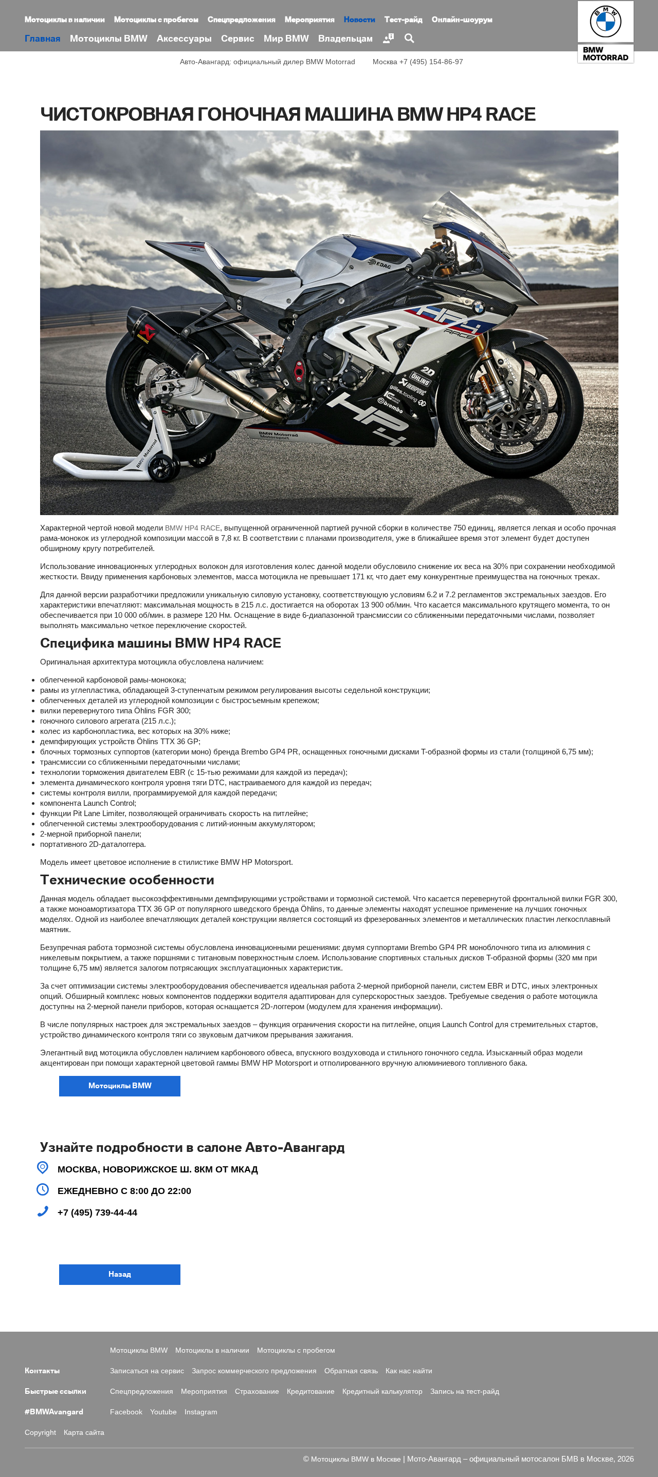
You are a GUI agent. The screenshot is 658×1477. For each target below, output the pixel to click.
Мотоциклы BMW (109, 38)
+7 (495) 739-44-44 (97, 1212)
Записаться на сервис (147, 1371)
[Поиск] (409, 38)
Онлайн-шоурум (462, 20)
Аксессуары (184, 38)
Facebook (126, 1412)
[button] (119, 1086)
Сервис (237, 38)
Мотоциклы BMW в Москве (356, 1459)
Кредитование (311, 1391)
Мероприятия (310, 20)
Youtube (163, 1412)
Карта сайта (84, 1432)
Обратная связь (351, 1371)
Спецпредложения (242, 20)
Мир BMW (286, 38)
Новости (359, 20)
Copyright (40, 1432)
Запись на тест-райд (464, 1391)
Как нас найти (409, 1371)
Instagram (201, 1412)
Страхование (257, 1391)
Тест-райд (404, 20)
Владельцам (345, 38)
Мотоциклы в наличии (65, 20)
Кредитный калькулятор (382, 1391)
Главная (43, 38)
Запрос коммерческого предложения (254, 1371)
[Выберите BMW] (388, 38)
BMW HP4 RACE (192, 528)
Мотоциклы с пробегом (156, 20)
